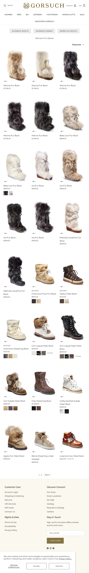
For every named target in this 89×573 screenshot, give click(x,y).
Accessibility (10, 526)
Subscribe (55, 541)
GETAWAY (37, 14)
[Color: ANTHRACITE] (43, 353)
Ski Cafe (50, 500)
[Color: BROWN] (39, 408)
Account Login (11, 492)
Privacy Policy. (65, 559)
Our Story (51, 492)
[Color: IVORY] (67, 301)
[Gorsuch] (43, 5)
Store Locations (54, 496)
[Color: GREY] (10, 408)
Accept (36, 566)
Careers (50, 512)
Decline (59, 566)
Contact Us (10, 512)
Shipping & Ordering (14, 496)
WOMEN (8, 14)
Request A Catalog (55, 508)
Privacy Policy (11, 530)
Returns (8, 500)
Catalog (50, 504)
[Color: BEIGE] (6, 408)
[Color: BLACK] (6, 193)
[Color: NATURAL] (39, 301)
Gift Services (10, 504)
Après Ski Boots (68, 31)
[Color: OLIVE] (15, 408)
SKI (27, 14)
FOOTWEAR (52, 14)
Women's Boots (20, 31)
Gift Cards (9, 508)
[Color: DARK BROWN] (62, 301)
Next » (48, 475)
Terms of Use (11, 522)
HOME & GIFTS (68, 14)
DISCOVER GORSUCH (44, 21)
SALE (82, 14)
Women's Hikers (44, 31)
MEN (19, 14)
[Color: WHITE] (10, 193)
